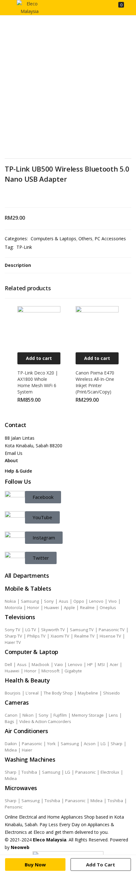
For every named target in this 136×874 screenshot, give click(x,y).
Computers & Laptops (53, 239)
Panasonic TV (112, 629)
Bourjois (13, 693)
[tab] (68, 265)
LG (103, 743)
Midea (11, 750)
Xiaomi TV (60, 636)
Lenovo (96, 601)
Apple (69, 607)
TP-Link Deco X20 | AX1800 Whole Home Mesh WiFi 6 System (37, 382)
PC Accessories (110, 239)
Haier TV (13, 642)
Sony (49, 601)
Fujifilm (60, 715)
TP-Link (24, 247)
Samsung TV (82, 629)
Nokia (10, 601)
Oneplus (108, 607)
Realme (87, 607)
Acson (90, 743)
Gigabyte (73, 671)
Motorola (13, 607)
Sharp (116, 743)
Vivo (112, 601)
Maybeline (88, 693)
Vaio (58, 664)
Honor (33, 607)
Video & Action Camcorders (45, 721)
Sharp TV (13, 636)
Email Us (13, 453)
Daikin (11, 743)
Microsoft (50, 671)
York (51, 743)
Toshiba (29, 772)
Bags (9, 721)
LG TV (30, 629)
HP (90, 664)
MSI (101, 664)
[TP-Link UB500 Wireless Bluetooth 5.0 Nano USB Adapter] (7, 195)
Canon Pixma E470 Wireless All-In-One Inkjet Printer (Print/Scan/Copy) (95, 382)
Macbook (40, 664)
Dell (8, 664)
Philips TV (36, 636)
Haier (27, 750)
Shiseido (111, 693)
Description (18, 265)
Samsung (30, 601)
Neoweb (19, 847)
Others (85, 239)
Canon (11, 715)
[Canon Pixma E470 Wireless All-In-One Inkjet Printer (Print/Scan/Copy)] (97, 327)
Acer (114, 664)
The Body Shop (58, 693)
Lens (113, 715)
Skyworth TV (53, 629)
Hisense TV (110, 636)
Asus (63, 601)
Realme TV (84, 636)
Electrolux (110, 772)
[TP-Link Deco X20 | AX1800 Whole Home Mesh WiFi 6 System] (38, 327)
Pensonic (13, 807)
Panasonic (32, 743)
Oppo (78, 601)
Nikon (28, 715)
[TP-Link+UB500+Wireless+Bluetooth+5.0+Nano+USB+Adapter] (15, 195)
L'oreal (32, 693)
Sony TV (12, 629)
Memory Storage (88, 715)
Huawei (51, 607)
